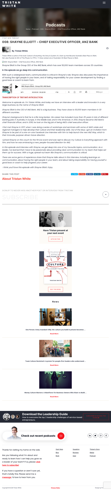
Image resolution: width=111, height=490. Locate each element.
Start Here (59, 449)
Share (83, 174)
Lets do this (55, 239)
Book (57, 456)
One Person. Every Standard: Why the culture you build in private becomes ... (55, 330)
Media (92, 452)
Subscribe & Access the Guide (96, 417)
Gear (74, 456)
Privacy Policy (55, 488)
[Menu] (55, 2)
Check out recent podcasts (38, 435)
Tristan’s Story (95, 449)
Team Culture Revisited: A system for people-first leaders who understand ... (55, 361)
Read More (54, 334)
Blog (57, 452)
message (6, 477)
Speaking (76, 449)
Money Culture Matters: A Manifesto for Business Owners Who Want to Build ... (55, 393)
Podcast (35, 29)
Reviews (76, 452)
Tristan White (21, 51)
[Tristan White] (6, 49)
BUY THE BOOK (55, 289)
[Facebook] (107, 48)
